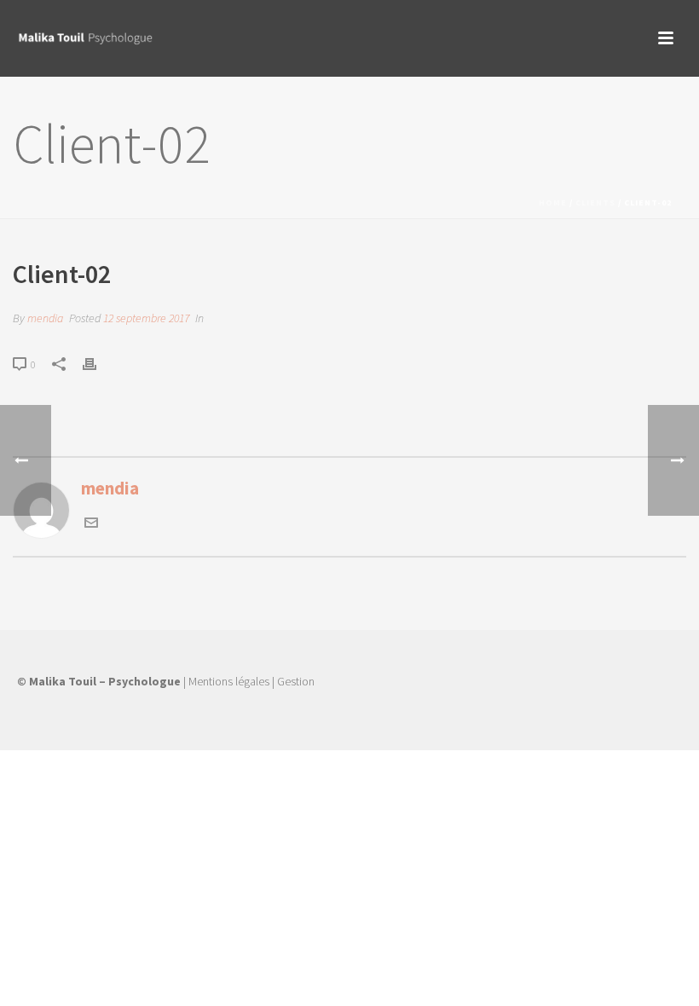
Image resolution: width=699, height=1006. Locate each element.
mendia (45, 318)
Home (553, 202)
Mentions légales (228, 681)
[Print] (98, 362)
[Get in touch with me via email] (91, 523)
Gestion (296, 681)
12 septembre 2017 (146, 318)
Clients (595, 202)
